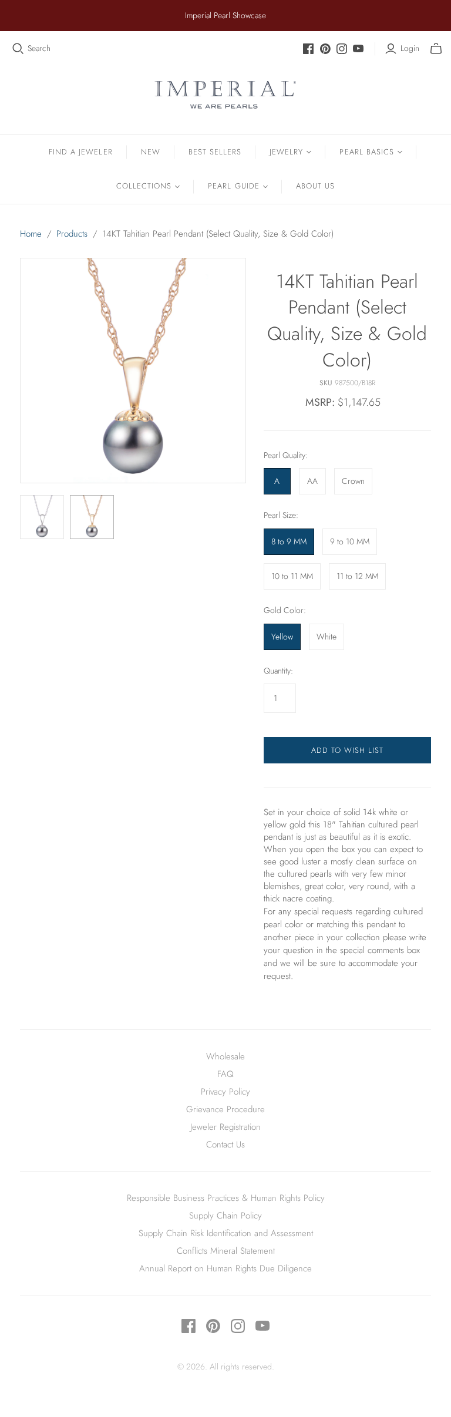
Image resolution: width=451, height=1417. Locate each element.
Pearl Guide (233, 185)
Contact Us (225, 1144)
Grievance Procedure (225, 1109)
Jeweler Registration (225, 1126)
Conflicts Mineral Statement (226, 1250)
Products (71, 233)
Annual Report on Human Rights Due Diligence (225, 1268)
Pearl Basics (366, 151)
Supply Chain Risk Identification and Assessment (226, 1233)
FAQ (225, 1074)
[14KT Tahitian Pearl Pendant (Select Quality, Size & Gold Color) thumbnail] (42, 517)
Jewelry (286, 151)
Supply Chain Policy (225, 1215)
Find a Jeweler (81, 151)
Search (39, 48)
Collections (143, 185)
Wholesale (225, 1056)
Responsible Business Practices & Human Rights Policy (226, 1198)
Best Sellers (215, 151)
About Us (315, 185)
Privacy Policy (225, 1091)
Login (409, 48)
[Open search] (18, 49)
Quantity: (278, 670)
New (150, 151)
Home (31, 233)
